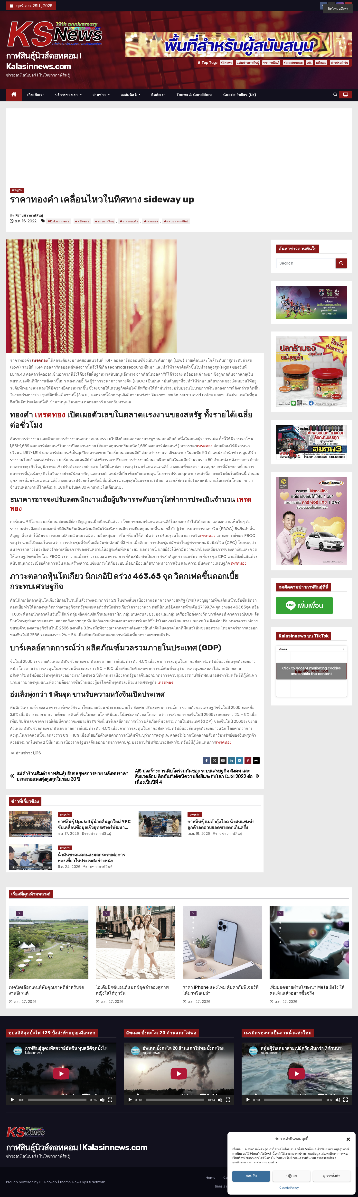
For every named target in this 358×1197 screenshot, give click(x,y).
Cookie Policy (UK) (239, 94)
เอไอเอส (321, 63)
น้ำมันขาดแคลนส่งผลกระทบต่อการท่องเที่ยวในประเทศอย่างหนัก (91, 857)
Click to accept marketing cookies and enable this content (311, 671)
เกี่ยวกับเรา (36, 94)
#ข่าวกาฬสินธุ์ (104, 221)
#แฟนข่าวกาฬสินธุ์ (176, 221)
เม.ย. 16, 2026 (199, 833)
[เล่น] (12, 1099)
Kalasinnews (293, 63)
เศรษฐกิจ (17, 190)
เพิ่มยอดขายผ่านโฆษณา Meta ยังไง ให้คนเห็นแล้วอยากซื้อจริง (307, 990)
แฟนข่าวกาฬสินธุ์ (248, 63)
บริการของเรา (67, 94)
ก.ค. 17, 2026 (68, 833)
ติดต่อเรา (158, 94)
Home (211, 1177)
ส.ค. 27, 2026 (25, 1001)
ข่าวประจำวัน (339, 63)
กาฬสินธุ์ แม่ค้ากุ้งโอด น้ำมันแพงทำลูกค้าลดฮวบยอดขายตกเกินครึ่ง (221, 824)
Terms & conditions (195, 94)
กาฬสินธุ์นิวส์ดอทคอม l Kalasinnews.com (76, 1147)
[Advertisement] (179, 150)
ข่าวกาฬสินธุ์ (271, 63)
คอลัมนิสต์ (129, 94)
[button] (348, 1138)
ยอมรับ (251, 1175)
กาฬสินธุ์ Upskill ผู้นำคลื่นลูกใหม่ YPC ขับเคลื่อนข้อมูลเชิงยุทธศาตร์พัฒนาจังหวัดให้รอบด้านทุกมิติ (94, 827)
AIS (309, 63)
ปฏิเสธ (291, 1175)
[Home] (14, 95)
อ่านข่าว (100, 94)
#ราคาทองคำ (129, 221)
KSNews (226, 63)
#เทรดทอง (151, 221)
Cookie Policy (289, 1188)
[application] (61, 1074)
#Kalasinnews (58, 221)
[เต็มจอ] (110, 1099)
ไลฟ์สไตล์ (19, 913)
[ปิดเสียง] (102, 1099)
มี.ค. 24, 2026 (69, 866)
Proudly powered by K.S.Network (32, 1182)
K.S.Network (95, 1182)
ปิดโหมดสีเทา (338, 8)
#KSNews (82, 221)
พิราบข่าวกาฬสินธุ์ (29, 215)
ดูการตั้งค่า (331, 1175)
